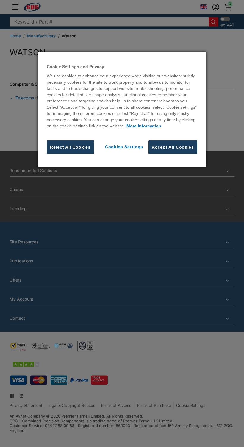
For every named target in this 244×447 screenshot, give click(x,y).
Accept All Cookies (173, 147)
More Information (143, 126)
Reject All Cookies (70, 147)
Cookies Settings (124, 146)
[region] (122, 109)
